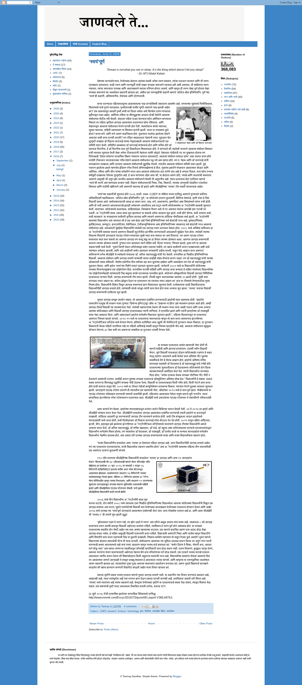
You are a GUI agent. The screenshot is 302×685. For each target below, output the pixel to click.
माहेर (55, 85)
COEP (103, 611)
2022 (56, 127)
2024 (56, 118)
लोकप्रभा (57, 77)
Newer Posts (97, 623)
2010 (56, 219)
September (62, 160)
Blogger (177, 676)
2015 (56, 195)
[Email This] (144, 606)
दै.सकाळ (56, 64)
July (59, 165)
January (61, 189)
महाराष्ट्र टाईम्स (59, 60)
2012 (56, 210)
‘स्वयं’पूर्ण (97, 61)
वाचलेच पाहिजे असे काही (234, 109)
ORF (55, 73)
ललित (226, 121)
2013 (56, 205)
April (59, 180)
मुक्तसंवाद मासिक (60, 93)
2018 (56, 146)
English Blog (99, 44)
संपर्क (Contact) (80, 44)
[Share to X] (150, 606)
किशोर (55, 81)
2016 (56, 156)
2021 (56, 132)
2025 (56, 113)
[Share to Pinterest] (157, 606)
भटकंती (227, 117)
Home (50, 44)
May (59, 175)
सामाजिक (170, 611)
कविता (226, 101)
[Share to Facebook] (154, 606)
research (111, 611)
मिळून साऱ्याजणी (60, 89)
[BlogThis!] (147, 606)
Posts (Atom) (111, 629)
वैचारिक (148, 611)
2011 (56, 214)
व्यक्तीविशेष (229, 113)
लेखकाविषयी (63, 44)
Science (122, 611)
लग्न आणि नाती (230, 96)
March (60, 185)
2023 (56, 123)
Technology (133, 611)
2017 (56, 151)
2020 (56, 137)
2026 (56, 108)
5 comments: (131, 606)
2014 (56, 200)
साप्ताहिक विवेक (158, 611)
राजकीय (227, 84)
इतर (141, 611)
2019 (56, 142)
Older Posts (205, 623)
